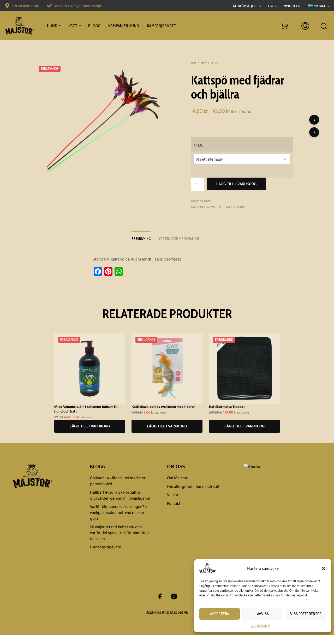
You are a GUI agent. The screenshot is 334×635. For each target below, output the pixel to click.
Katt (72, 25)
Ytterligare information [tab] (178, 239)
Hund (52, 25)
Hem (193, 63)
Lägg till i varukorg (236, 184)
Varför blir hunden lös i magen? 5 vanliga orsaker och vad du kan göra (118, 512)
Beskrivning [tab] (141, 239)
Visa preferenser (305, 614)
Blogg (94, 25)
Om (270, 6)
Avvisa (263, 614)
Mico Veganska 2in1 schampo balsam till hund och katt (86, 408)
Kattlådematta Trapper (227, 406)
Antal (198, 145)
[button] (323, 568)
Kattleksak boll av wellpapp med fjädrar (163, 406)
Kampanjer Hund (123, 25)
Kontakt (173, 503)
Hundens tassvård (105, 547)
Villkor (172, 494)
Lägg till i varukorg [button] (89, 426)
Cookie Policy (260, 625)
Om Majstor (177, 477)
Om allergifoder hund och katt (193, 486)
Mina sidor (292, 6)
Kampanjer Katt (161, 25)
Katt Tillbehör (209, 63)
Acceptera (219, 614)
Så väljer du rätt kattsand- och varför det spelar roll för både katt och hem (119, 532)
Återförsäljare (245, 6)
